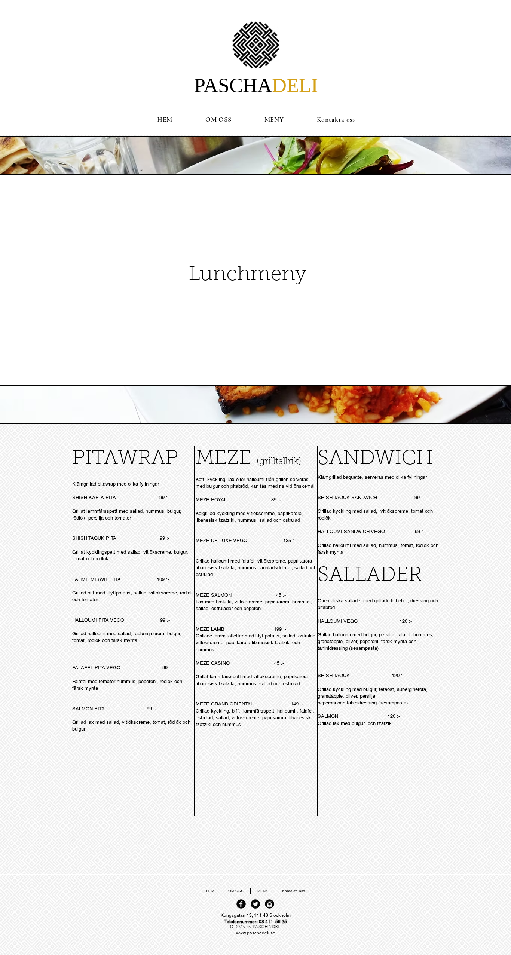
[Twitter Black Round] (255, 904)
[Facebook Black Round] (241, 904)
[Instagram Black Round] (269, 904)
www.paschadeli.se (255, 933)
